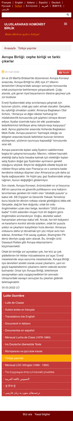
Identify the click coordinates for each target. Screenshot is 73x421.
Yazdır (65, 72)
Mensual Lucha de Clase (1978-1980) (27, 337)
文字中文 (10, 386)
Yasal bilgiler (42, 414)
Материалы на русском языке (23, 351)
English (19, 2)
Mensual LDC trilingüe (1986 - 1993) (26, 365)
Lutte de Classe (14, 303)
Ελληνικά (32, 5)
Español (43, 2)
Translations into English (19, 316)
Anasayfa (10, 48)
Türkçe (18, 5)
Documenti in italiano (17, 323)
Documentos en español (19, 330)
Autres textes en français (19, 309)
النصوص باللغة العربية (16, 379)
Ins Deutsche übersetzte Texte (22, 344)
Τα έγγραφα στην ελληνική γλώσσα (29, 372)
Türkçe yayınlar (27, 48)
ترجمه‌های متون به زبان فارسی (22, 393)
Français (6, 2)
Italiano (31, 2)
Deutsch (56, 2)
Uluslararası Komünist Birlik (24, 26)
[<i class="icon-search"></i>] (68, 15)
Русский (6, 5)
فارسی (5, 9)
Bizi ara (27, 414)
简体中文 (57, 5)
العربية (45, 5)
